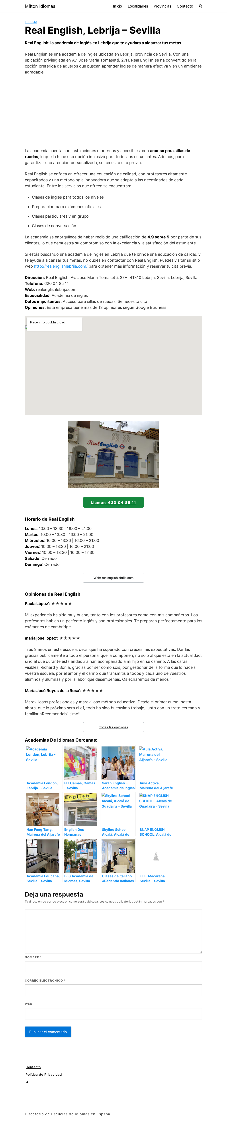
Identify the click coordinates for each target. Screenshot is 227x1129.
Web (28, 1003)
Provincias (162, 6)
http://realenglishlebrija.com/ (61, 266)
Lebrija (31, 22)
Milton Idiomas (40, 6)
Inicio (117, 6)
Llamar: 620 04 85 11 (113, 502)
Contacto (185, 6)
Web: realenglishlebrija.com (113, 578)
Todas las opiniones (113, 727)
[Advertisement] (113, 111)
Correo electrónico (45, 980)
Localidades (138, 6)
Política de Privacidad (44, 1074)
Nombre (33, 957)
